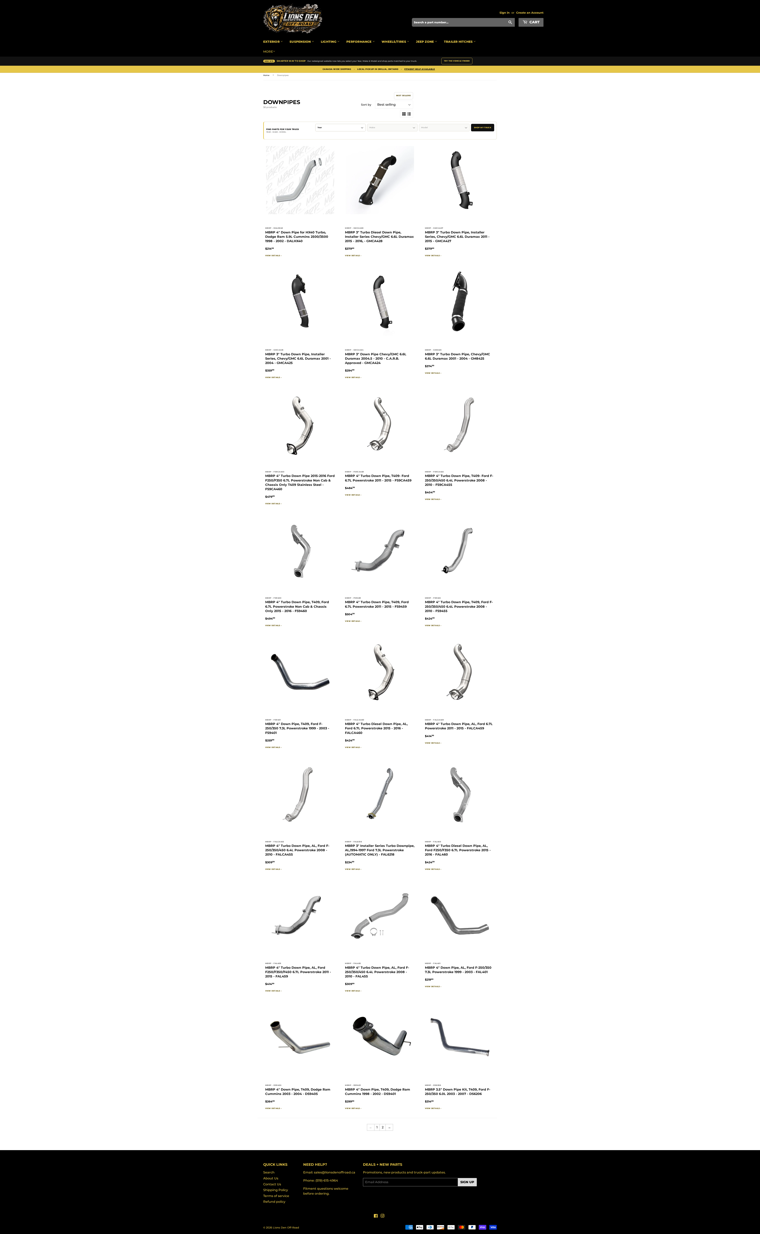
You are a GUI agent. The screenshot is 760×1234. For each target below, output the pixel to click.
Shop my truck (482, 127)
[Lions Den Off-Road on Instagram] (383, 1216)
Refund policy (274, 1202)
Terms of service (276, 1196)
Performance (359, 42)
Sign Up (467, 1182)
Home (266, 75)
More (268, 51)
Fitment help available (419, 69)
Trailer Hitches (459, 42)
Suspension (301, 42)
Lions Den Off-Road (286, 1227)
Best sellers (403, 95)
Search (269, 1172)
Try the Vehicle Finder (457, 61)
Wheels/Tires (394, 42)
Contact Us (272, 1184)
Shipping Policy (275, 1190)
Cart (534, 22)
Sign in (505, 12)
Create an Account (529, 12)
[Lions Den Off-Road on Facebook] (376, 1216)
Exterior (271, 42)
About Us (270, 1178)
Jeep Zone (425, 42)
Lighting (329, 42)
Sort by (366, 104)
